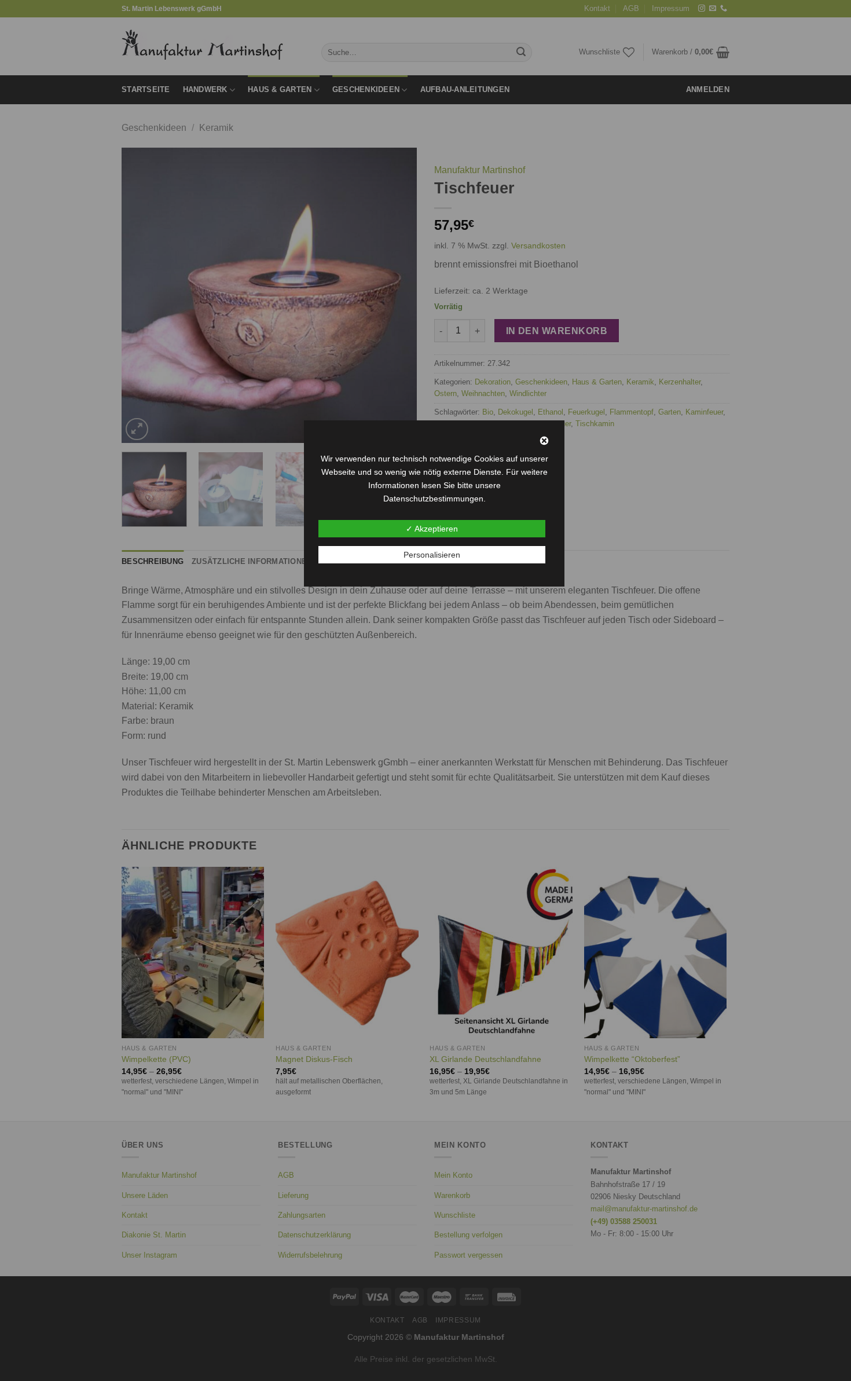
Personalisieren (432, 554)
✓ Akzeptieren (432, 528)
